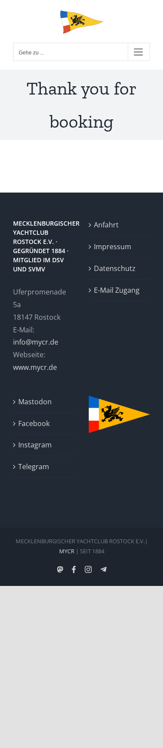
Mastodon (35, 401)
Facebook (34, 423)
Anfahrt (106, 225)
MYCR (66, 551)
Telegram (33, 466)
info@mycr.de (35, 342)
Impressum (112, 246)
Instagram (35, 445)
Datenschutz (115, 268)
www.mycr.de (35, 367)
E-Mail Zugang (117, 290)
